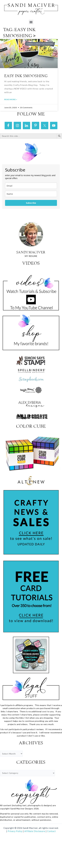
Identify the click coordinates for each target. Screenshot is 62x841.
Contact (51, 831)
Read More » (10, 99)
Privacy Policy (14, 831)
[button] (31, 22)
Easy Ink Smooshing (26, 76)
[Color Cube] (31, 453)
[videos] (31, 291)
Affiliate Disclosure (35, 831)
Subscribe (31, 203)
